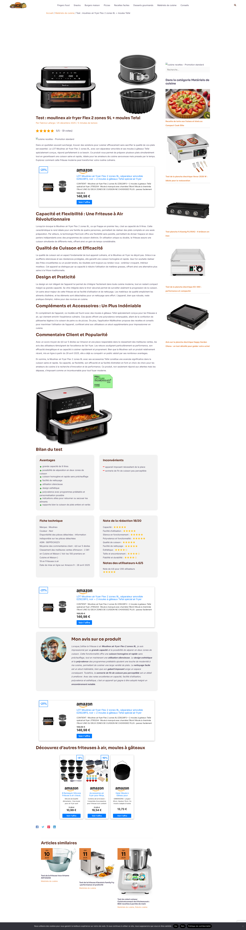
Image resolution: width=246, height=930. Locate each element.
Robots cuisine (141, 907)
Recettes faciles (121, 5)
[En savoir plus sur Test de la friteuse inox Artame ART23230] (58, 860)
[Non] (243, 926)
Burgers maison (92, 5)
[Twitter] (43, 826)
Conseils (185, 5)
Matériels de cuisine (166, 5)
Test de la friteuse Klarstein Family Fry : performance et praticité (96, 883)
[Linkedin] (54, 826)
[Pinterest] (48, 826)
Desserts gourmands (143, 5)
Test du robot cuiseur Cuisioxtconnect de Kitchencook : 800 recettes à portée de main (133, 901)
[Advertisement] (123, 35)
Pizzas (107, 5)
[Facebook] (37, 826)
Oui (175, 926)
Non (182, 926)
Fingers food (63, 5)
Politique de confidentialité (199, 926)
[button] (235, 5)
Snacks (77, 5)
